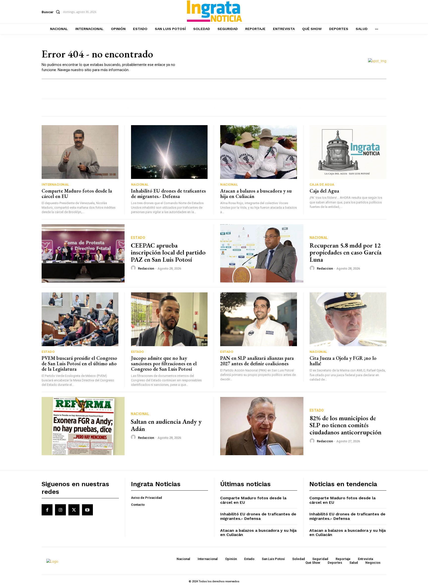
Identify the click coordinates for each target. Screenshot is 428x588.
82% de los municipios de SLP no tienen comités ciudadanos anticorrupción (345, 425)
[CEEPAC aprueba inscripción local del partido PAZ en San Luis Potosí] (83, 253)
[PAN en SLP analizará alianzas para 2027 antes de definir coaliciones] (258, 319)
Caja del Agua (324, 191)
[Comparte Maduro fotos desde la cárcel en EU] (80, 152)
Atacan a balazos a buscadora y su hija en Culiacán (256, 193)
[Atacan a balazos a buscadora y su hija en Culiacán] (258, 152)
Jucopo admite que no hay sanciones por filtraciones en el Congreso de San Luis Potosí (164, 363)
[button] (52, 12)
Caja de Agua (322, 184)
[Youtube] (87, 509)
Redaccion (146, 268)
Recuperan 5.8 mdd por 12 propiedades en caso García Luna (345, 252)
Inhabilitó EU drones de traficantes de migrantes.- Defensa (168, 193)
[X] (73, 509)
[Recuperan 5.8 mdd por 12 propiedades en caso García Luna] (261, 253)
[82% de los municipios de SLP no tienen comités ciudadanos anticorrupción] (261, 426)
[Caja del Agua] (348, 152)
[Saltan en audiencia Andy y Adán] (83, 426)
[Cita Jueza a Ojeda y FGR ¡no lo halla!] (348, 319)
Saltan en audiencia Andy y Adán (166, 425)
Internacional (55, 184)
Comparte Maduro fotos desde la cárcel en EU (77, 193)
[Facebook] (47, 509)
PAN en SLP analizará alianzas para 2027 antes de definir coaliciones (257, 361)
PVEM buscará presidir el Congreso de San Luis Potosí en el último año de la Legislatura (79, 363)
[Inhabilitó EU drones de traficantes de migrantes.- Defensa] (169, 152)
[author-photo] (134, 268)
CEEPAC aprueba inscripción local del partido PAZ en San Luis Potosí (168, 252)
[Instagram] (60, 509)
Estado (138, 237)
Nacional (140, 184)
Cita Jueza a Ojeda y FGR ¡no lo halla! (343, 361)
